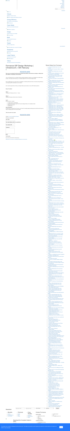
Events (63, 4)
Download (15, 423)
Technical (62, 28)
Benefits (63, 10)
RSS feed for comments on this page (12, 139)
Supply (19, 416)
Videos (29, 417)
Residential (29, 415)
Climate (9, 413)
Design (19, 413)
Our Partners (62, 3)
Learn (63, 2)
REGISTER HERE (25, 115)
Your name (7, 119)
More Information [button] (7, 427)
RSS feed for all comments (22, 139)
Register (57, 408)
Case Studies (62, 46)
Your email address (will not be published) (13, 122)
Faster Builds (10, 416)
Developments (30, 416)
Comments (8, 127)
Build (18, 415)
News (63, 1)
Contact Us (62, 6)
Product (63, 0)
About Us (62, 5)
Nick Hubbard (16, 116)
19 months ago (10, 116)
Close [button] (61, 427)
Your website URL (9, 124)
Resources (62, 7)
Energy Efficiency (10, 415)
